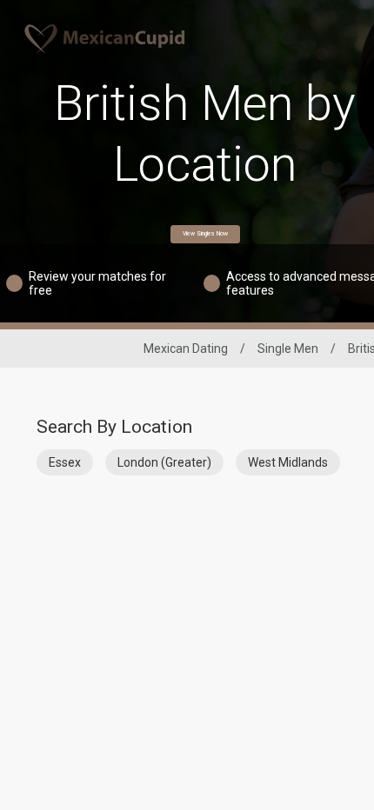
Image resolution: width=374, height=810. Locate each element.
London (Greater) (164, 462)
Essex (65, 462)
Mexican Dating (186, 348)
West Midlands (288, 462)
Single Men (287, 348)
